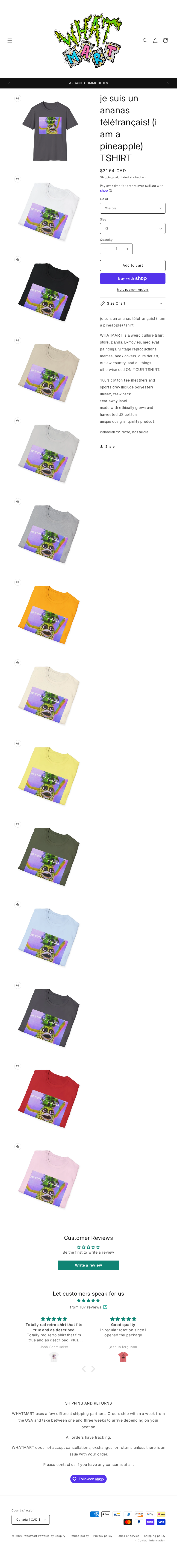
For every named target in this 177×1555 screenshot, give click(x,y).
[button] (10, 40)
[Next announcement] (168, 83)
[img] (88, 1300)
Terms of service (128, 1535)
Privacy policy (102, 1535)
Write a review (88, 1265)
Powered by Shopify (51, 1535)
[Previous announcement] (9, 83)
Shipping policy (155, 1535)
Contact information (151, 1540)
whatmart (30, 1535)
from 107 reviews (85, 1307)
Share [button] (110, 446)
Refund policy (79, 1535)
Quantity (106, 239)
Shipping (106, 177)
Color (104, 199)
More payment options (133, 289)
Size (103, 219)
